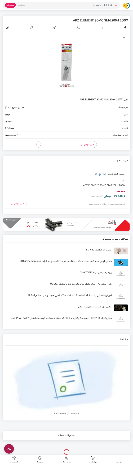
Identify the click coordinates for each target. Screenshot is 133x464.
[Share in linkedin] (101, 27)
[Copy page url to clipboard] (7, 27)
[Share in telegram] (54, 27)
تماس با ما (14, 461)
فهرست (119, 461)
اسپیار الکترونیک (116, 174)
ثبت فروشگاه (66, 461)
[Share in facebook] (125, 27)
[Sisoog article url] (66, 252)
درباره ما (40, 461)
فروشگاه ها (92, 461)
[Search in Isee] (116, 5)
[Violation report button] (6, 107)
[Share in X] (31, 27)
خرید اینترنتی (87, 144)
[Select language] (9, 449)
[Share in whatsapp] (78, 27)
